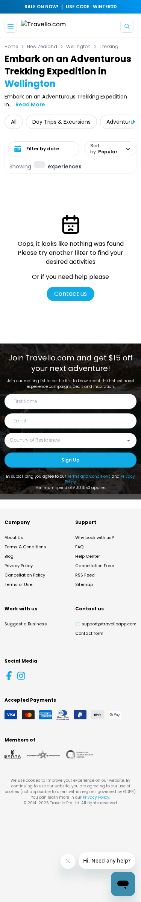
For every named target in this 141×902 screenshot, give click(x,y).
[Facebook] (9, 675)
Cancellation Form (94, 566)
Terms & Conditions (25, 547)
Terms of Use (18, 584)
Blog (9, 556)
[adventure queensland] (43, 754)
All (14, 122)
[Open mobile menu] (11, 26)
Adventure (120, 122)
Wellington (78, 47)
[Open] (128, 440)
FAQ (79, 547)
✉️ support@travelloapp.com (105, 624)
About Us (14, 537)
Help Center (87, 556)
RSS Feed (85, 575)
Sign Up (70, 460)
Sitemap (84, 584)
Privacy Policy (19, 566)
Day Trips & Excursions (61, 122)
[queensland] (79, 754)
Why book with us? (94, 537)
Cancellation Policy (25, 575)
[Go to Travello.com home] (43, 26)
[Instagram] (21, 675)
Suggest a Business (26, 624)
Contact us (70, 293)
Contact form (89, 633)
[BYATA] (13, 754)
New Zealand (42, 47)
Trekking (109, 47)
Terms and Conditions (89, 476)
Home (11, 47)
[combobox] (65, 440)
